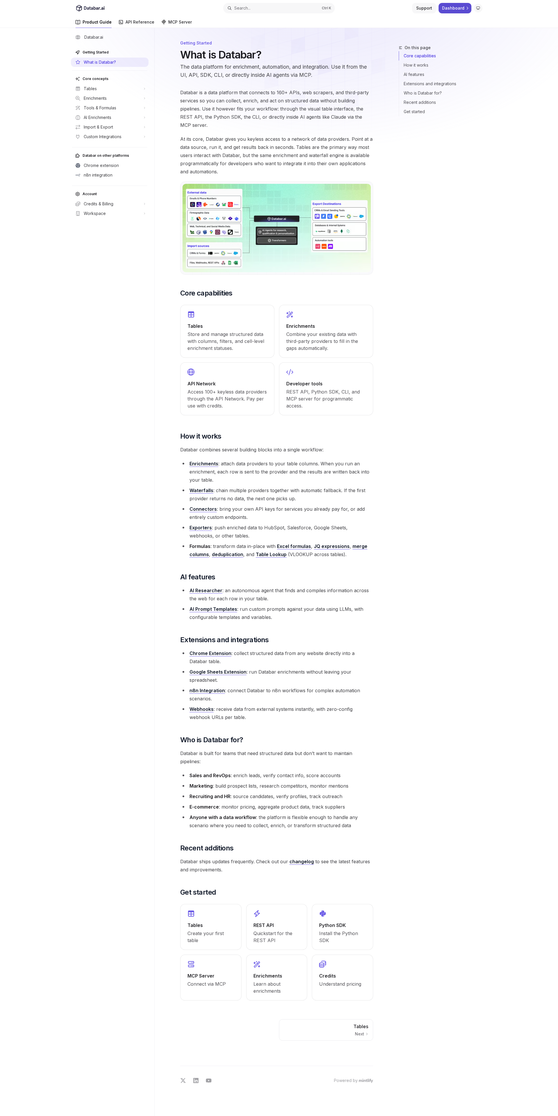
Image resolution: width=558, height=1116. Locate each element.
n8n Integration (207, 690)
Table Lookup (271, 554)
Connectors (203, 509)
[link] (227, 331)
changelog (301, 861)
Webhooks (201, 709)
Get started (414, 111)
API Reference (140, 21)
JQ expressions (332, 546)
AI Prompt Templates (213, 609)
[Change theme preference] (478, 8)
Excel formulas (294, 546)
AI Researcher (205, 590)
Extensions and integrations (430, 83)
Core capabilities (420, 55)
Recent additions (420, 102)
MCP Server (180, 21)
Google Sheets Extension (217, 672)
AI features (414, 74)
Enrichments (203, 464)
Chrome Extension (210, 653)
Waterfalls (201, 490)
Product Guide (97, 21)
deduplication (227, 554)
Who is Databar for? (423, 92)
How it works (416, 65)
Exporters (200, 528)
